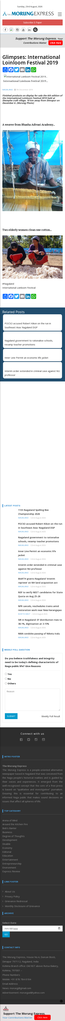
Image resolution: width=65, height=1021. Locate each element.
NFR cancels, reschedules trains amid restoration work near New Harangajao (40, 608)
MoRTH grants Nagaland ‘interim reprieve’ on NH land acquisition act (38, 580)
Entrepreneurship (11, 863)
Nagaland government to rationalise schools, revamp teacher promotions (38, 539)
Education (7, 855)
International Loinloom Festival (18, 287)
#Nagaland (8, 283)
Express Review (11, 871)
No (9, 678)
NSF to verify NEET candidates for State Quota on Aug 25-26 (40, 594)
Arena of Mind (9, 820)
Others (11, 683)
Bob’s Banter (9, 828)
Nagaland (7, 90)
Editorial (6, 851)
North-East (24, 614)
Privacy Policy (12, 896)
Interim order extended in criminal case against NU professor (40, 566)
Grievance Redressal (16, 901)
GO (6, 934)
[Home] (29, 13)
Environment (9, 867)
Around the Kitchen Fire (15, 824)
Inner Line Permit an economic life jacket (26, 357)
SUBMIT (11, 716)
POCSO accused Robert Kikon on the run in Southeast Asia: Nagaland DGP (40, 525)
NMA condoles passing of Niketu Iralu (39, 633)
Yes (9, 674)
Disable (6, 843)
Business (7, 832)
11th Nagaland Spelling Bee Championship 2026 (33, 511)
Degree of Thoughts (13, 836)
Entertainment (10, 859)
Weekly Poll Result (50, 716)
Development (9, 839)
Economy (7, 847)
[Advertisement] (22, 404)
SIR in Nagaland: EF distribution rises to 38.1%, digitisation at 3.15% (40, 621)
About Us (10, 891)
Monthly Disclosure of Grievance (22, 906)
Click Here (55, 42)
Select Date (9, 922)
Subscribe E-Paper (32, 22)
